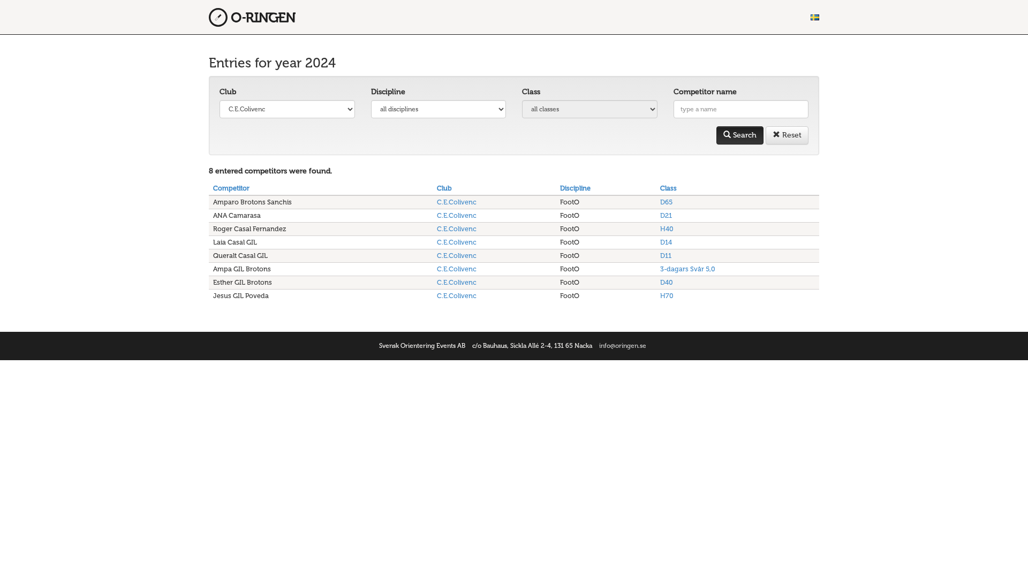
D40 (666, 282)
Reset (791, 135)
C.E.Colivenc (457, 202)
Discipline (388, 91)
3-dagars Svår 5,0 (687, 269)
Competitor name (705, 91)
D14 (666, 242)
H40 (667, 229)
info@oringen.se (622, 345)
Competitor (231, 188)
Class (531, 91)
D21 (666, 215)
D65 (666, 202)
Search (744, 135)
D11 (665, 256)
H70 (667, 296)
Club (228, 91)
